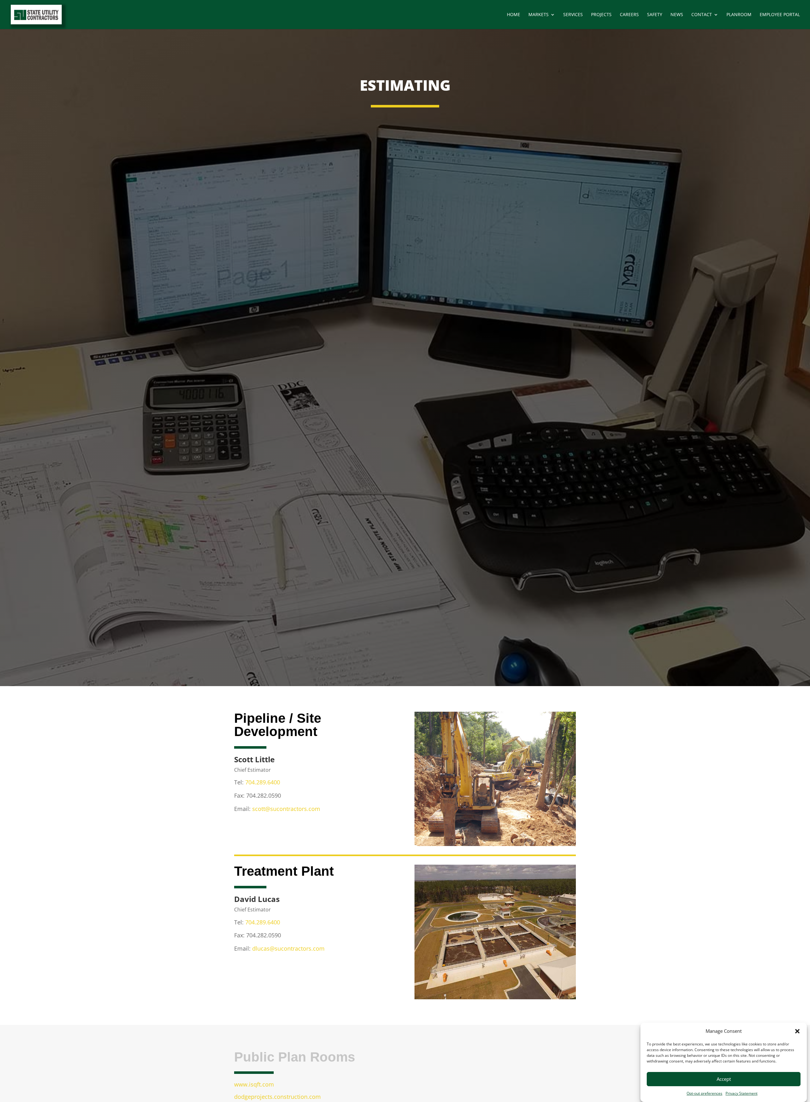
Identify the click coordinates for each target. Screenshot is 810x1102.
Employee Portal (780, 14)
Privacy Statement (741, 1093)
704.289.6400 (262, 782)
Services (573, 14)
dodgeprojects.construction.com (277, 1096)
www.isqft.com (254, 1084)
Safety (654, 14)
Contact (701, 14)
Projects (601, 14)
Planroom (738, 14)
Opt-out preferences (704, 1093)
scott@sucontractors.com (286, 809)
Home (513, 14)
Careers (629, 14)
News (676, 14)
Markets (538, 14)
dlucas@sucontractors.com (288, 948)
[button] (797, 1031)
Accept (724, 1079)
